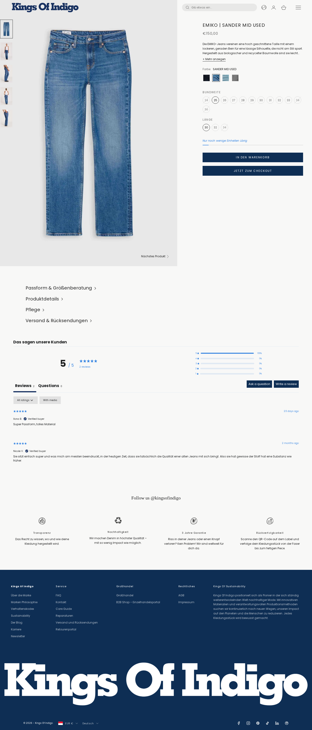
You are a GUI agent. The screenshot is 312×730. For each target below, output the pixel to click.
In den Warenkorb (253, 157)
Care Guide (64, 609)
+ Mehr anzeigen (214, 59)
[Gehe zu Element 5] (6, 118)
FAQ (58, 595)
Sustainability (20, 616)
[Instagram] (248, 723)
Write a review (286, 384)
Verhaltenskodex (22, 609)
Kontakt (61, 602)
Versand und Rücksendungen (77, 622)
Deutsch (88, 723)
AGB (181, 595)
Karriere (16, 629)
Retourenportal (66, 629)
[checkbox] (50, 400)
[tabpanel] (156, 433)
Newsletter (18, 636)
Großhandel (124, 595)
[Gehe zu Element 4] (6, 96)
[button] (229, 353)
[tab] (50, 386)
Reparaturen (64, 616)
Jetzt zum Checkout (253, 171)
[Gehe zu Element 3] (6, 73)
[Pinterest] (258, 723)
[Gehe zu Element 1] (6, 29)
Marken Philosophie (24, 602)
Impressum (186, 602)
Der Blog (16, 622)
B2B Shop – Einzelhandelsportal (138, 602)
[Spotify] (286, 723)
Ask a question (259, 384)
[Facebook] (239, 723)
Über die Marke (21, 595)
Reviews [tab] (24, 385)
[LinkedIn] (277, 723)
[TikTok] (267, 723)
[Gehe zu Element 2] (6, 51)
